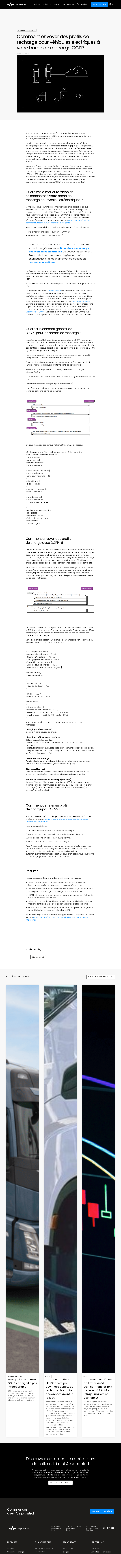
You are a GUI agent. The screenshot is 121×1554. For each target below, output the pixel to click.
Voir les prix (99, 4)
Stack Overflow (54, 290)
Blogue (66, 1552)
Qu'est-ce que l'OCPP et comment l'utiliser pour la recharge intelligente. (57, 918)
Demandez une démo (102, 1511)
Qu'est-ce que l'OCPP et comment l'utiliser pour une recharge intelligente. (58, 221)
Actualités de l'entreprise (101, 1552)
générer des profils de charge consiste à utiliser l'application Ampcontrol (57, 820)
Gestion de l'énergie (15, 1552)
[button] (36, 4)
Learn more (38, 957)
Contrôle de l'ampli (82, 301)
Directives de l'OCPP (35, 311)
